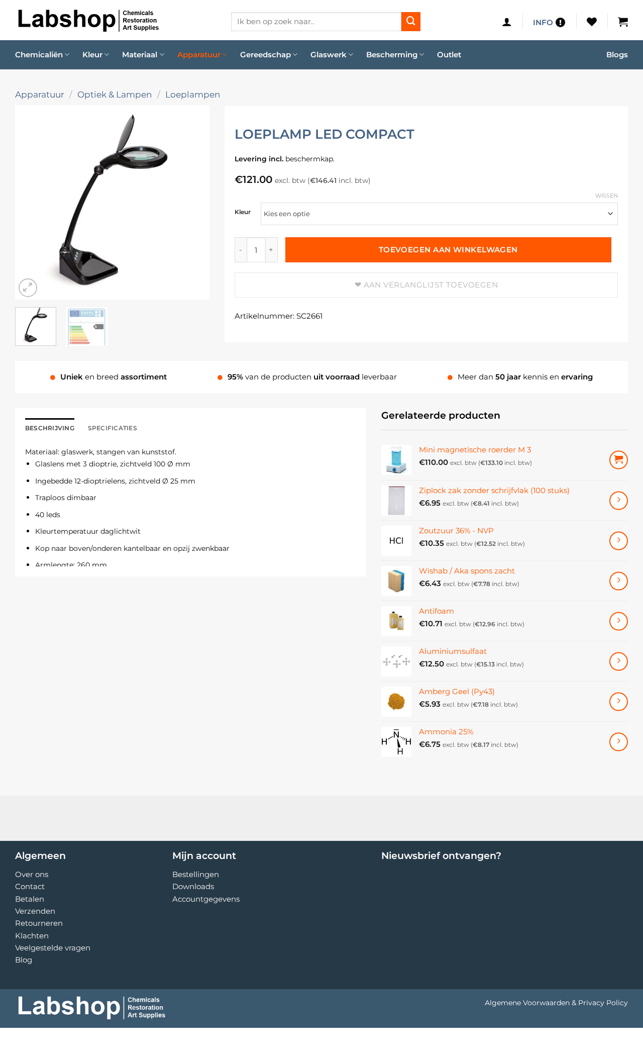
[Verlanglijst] (592, 22)
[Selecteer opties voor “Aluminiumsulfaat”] (618, 661)
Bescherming (391, 54)
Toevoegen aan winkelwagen (448, 249)
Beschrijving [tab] (49, 428)
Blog (23, 960)
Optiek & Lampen (114, 94)
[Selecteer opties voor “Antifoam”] (618, 621)
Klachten (32, 935)
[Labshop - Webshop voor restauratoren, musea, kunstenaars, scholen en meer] (115, 20)
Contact (30, 886)
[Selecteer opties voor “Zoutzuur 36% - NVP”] (618, 540)
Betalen (29, 899)
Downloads (193, 886)
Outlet (449, 54)
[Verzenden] (410, 21)
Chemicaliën (39, 54)
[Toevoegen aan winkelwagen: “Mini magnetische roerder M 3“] (618, 460)
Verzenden (35, 911)
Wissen (606, 195)
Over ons (31, 874)
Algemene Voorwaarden (527, 1003)
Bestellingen (195, 874)
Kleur (92, 54)
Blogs (617, 54)
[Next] (193, 202)
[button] (507, 22)
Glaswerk (328, 54)
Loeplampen (192, 94)
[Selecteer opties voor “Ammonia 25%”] (618, 741)
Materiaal (139, 54)
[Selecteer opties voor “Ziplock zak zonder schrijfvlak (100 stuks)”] (618, 500)
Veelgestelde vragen (52, 947)
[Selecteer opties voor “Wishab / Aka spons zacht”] (618, 580)
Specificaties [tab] (112, 428)
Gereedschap (265, 54)
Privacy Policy (603, 1003)
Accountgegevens (206, 899)
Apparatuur (199, 54)
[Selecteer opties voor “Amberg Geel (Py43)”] (618, 701)
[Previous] (32, 202)
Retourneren (39, 923)
